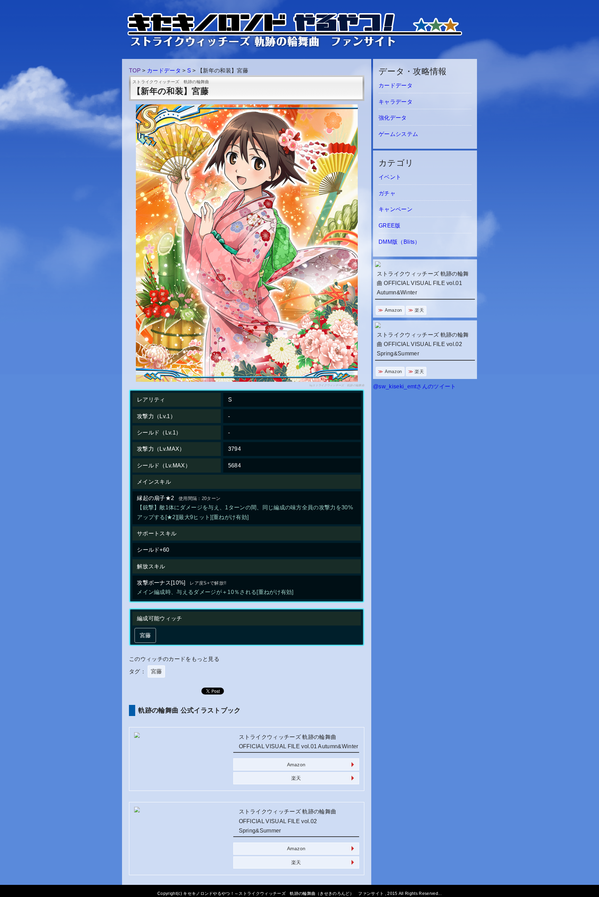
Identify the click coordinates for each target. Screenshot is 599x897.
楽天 (296, 778)
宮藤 (156, 671)
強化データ (393, 118)
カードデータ (396, 85)
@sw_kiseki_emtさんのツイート (414, 386)
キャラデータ (396, 102)
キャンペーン (396, 209)
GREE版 (390, 225)
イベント (390, 177)
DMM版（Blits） (399, 242)
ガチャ (387, 193)
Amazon (296, 764)
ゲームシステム (398, 134)
